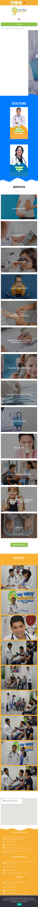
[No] (36, 901)
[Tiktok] (20, 2)
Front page (5, 28)
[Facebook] (12, 2)
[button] (19, 19)
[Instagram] (16, 2)
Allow (19, 904)
